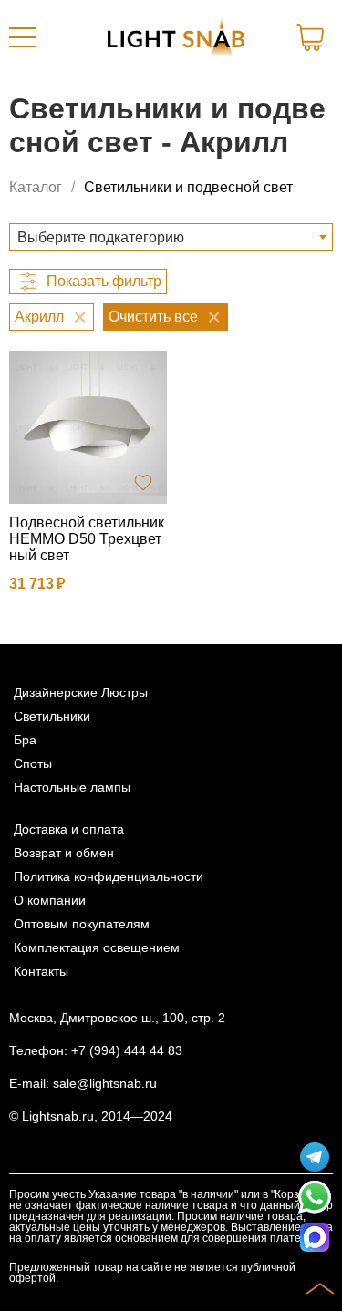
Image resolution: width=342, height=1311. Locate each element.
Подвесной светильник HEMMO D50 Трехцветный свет (86, 539)
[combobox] (171, 237)
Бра (25, 739)
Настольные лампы (72, 787)
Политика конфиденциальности (108, 876)
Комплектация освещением (97, 947)
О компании (50, 900)
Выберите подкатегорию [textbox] (100, 237)
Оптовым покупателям (82, 924)
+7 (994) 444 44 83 (126, 1050)
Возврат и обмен (64, 852)
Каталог (35, 187)
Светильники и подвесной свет (188, 187)
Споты (33, 763)
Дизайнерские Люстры (81, 692)
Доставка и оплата (69, 829)
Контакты (41, 971)
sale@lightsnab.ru (105, 1083)
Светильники (52, 716)
